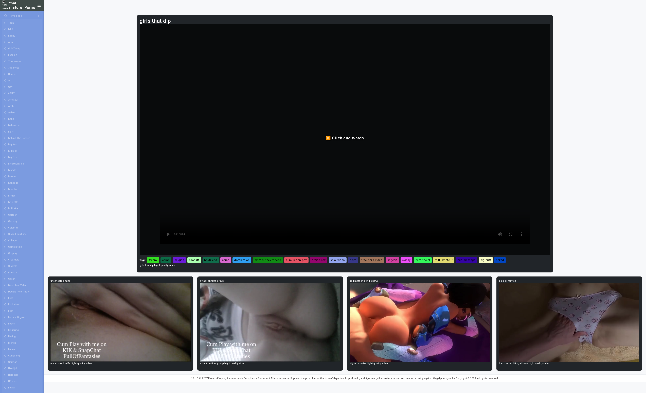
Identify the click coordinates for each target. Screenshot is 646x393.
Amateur (13, 99)
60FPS (12, 93)
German (12, 362)
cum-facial (423, 260)
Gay (10, 87)
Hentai (12, 74)
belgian (179, 260)
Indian (11, 387)
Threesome (15, 61)
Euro (10, 298)
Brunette (13, 202)
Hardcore (13, 374)
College (12, 240)
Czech (11, 278)
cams (165, 260)
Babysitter (14, 125)
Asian (11, 112)
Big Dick (12, 151)
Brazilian (13, 189)
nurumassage (467, 260)
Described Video (17, 285)
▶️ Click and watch (345, 138)
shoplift (194, 260)
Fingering (13, 330)
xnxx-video (338, 260)
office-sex (319, 260)
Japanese (14, 67)
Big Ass (12, 144)
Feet (10, 310)
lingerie (392, 260)
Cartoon (12, 215)
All (9, 80)
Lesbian (12, 55)
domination (241, 260)
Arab (11, 106)
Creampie (13, 259)
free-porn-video (372, 260)
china (225, 260)
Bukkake (13, 208)
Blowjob (12, 176)
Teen (11, 23)
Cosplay (12, 253)
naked (500, 260)
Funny (11, 349)
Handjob (13, 368)
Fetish (11, 323)
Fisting (12, 336)
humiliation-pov (296, 260)
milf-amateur (444, 260)
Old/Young (14, 48)
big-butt (485, 260)
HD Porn (12, 381)
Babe (11, 119)
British (12, 195)
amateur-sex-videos (268, 260)
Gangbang (14, 355)
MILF (10, 29)
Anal (10, 42)
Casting (12, 221)
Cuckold (12, 266)
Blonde (12, 170)
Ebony (11, 35)
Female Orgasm (17, 317)
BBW (11, 131)
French (12, 342)
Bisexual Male (16, 163)
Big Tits (12, 157)
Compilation (15, 246)
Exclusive (13, 304)
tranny (153, 260)
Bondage (13, 183)
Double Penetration (19, 291)
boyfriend (210, 260)
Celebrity (13, 227)
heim (353, 260)
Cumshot (13, 272)
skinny (406, 260)
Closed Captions (17, 234)
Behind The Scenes (19, 138)
